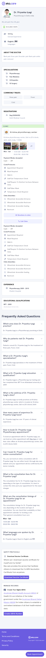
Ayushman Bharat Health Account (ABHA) (20, 593)
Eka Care (33, 439)
